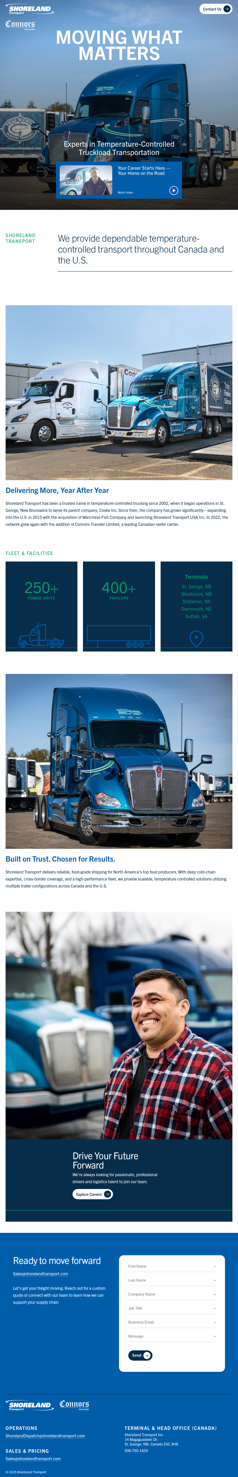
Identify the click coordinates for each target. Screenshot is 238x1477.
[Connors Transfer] (21, 25)
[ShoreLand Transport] (30, 9)
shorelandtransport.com (40, 1273)
